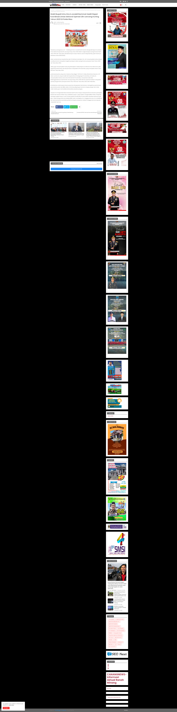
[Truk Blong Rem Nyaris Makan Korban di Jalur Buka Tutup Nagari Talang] (110, 600)
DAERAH (74, 5)
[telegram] (108, 668)
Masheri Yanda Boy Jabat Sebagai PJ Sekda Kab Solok (120, 607)
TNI (115, 644)
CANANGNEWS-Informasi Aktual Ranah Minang (117, 678)
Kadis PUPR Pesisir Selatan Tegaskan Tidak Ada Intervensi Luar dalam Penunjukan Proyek (76, 133)
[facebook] (108, 664)
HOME (63, 5)
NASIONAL (68, 5)
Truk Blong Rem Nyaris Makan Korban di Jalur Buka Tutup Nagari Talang (119, 601)
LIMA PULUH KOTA (118, 637)
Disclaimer (67, 1)
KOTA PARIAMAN (111, 630)
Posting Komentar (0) (76, 169)
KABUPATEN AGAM (119, 619)
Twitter (67, 107)
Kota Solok (110, 637)
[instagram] (108, 667)
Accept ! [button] (6, 708)
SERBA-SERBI (90, 5)
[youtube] (108, 666)
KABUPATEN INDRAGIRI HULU (114, 621)
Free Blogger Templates (60, 710)
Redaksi (51, 1)
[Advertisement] (77, 151)
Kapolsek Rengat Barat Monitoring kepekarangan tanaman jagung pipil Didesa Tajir (120, 593)
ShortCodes (105, 5)
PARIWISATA (120, 642)
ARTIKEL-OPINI (82, 5)
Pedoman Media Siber (59, 1)
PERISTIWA (110, 644)
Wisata (119, 644)
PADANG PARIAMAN (112, 642)
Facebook (60, 107)
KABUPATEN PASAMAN (112, 624)
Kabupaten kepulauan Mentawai (115, 635)
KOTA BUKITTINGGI (112, 628)
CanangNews (111, 619)
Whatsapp (74, 107)
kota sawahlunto (112, 646)
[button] (125, 5)
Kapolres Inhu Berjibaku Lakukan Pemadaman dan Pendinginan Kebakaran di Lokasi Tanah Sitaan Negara (93, 134)
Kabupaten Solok (117, 633)
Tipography (98, 5)
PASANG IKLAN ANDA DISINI (112, 416)
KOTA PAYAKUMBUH (121, 630)
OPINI (115, 639)
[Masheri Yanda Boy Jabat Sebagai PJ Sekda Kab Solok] (110, 608)
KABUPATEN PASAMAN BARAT (114, 626)
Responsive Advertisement (114, 697)
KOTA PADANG (120, 628)
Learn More (11, 705)
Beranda (52, 10)
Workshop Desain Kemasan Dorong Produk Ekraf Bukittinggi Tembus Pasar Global (58, 134)
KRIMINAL (110, 633)
